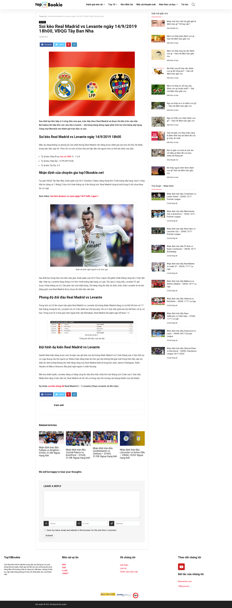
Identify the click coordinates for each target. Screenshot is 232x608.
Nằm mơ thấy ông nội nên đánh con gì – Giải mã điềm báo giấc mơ (180, 53)
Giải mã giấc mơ (172, 28)
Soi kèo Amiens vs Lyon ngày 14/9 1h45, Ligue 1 (74, 196)
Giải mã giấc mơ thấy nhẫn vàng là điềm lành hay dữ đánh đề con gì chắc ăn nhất (181, 135)
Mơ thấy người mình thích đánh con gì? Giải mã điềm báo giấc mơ (180, 170)
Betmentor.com (185, 581)
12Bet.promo (183, 586)
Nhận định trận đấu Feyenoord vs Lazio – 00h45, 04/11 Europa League (181, 333)
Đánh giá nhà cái (94, 4)
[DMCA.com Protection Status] (108, 594)
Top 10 (111, 4)
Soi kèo (42, 22)
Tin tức (184, 4)
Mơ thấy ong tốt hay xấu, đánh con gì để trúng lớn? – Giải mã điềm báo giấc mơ (180, 71)
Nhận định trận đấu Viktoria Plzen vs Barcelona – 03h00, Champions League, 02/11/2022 (182, 351)
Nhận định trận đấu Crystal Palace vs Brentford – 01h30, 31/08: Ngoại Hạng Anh (78, 453)
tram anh (59, 405)
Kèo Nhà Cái (127, 4)
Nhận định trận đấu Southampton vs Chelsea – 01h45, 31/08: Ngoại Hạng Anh (105, 452)
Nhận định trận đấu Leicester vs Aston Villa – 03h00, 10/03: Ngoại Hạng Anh (132, 453)
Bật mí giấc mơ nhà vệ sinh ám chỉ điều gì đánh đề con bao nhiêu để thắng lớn (180, 153)
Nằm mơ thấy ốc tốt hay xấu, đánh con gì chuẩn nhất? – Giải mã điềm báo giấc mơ (180, 88)
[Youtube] (181, 566)
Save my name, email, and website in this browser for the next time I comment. (82, 530)
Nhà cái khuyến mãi (146, 4)
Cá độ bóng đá (172, 203)
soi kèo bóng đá (56, 386)
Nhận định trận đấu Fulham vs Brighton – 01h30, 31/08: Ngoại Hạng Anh (50, 451)
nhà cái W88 (65, 156)
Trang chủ (42, 16)
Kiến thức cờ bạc (167, 4)
